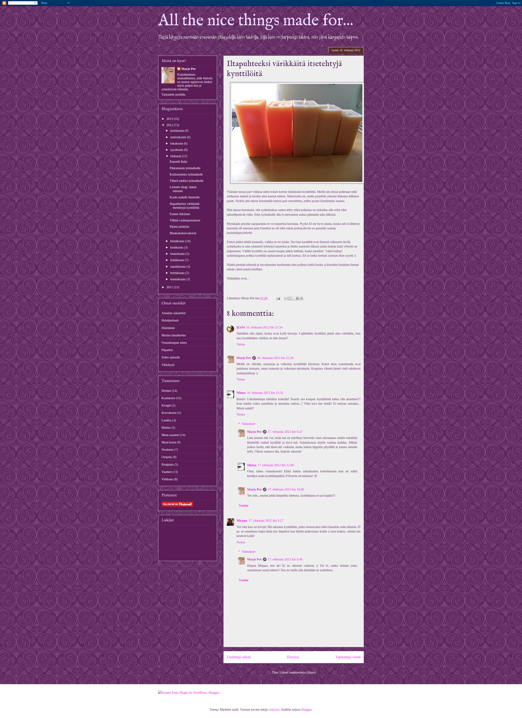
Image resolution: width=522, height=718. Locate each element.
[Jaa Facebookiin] (298, 298)
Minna (241, 392)
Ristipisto (167, 464)
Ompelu (166, 457)
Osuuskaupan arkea (174, 342)
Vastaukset (248, 423)
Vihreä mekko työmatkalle (186, 180)
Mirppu (242, 520)
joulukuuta (177, 130)
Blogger (306, 709)
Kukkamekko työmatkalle (186, 174)
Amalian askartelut (173, 313)
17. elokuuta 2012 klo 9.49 (285, 559)
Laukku (166, 420)
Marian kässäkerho (173, 335)
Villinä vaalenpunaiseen (185, 220)
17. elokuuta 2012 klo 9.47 (285, 431)
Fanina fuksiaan (180, 214)
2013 (170, 118)
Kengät (166, 405)
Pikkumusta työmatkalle (185, 168)
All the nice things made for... (255, 21)
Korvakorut (168, 412)
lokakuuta (177, 143)
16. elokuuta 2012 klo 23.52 (265, 392)
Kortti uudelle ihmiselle (185, 197)
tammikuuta (178, 279)
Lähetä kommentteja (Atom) (298, 672)
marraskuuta (178, 137)
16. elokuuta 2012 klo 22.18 (275, 358)
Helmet (166, 390)
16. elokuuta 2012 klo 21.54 (264, 327)
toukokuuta (178, 253)
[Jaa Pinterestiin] (302, 298)
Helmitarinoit (169, 320)
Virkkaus (167, 479)
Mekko (166, 427)
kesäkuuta (177, 247)
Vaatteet (166, 472)
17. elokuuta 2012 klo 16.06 (286, 489)
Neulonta (167, 449)
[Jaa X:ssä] (294, 298)
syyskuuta (177, 149)
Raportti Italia (178, 161)
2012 (170, 125)
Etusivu (293, 657)
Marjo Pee (244, 358)
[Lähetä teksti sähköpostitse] (278, 298)
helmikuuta (177, 273)
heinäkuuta (177, 241)
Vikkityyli (167, 365)
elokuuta (176, 156)
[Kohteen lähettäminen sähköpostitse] (286, 298)
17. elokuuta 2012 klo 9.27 (266, 520)
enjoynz (274, 709)
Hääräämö (168, 328)
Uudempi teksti (239, 657)
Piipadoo (167, 350)
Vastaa (241, 344)
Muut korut (168, 442)
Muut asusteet (170, 435)
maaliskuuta (178, 266)
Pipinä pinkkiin (179, 226)
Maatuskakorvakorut (183, 233)
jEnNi (241, 327)
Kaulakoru (168, 398)
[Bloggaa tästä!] (290, 298)
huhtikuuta (177, 260)
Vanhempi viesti (348, 657)
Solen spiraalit (170, 357)
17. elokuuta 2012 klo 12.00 (276, 465)
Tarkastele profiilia (173, 94)
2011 (170, 287)
